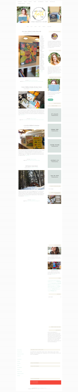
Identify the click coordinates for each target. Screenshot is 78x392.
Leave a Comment (36, 33)
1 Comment (36, 167)
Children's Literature (32, 80)
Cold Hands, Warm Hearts (31, 166)
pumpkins (39, 81)
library (36, 81)
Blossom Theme (35, 388)
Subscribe (50, 99)
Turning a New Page (54, 270)
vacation (49, 290)
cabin (28, 200)
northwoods (33, 200)
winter (39, 119)
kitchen (59, 286)
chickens (30, 200)
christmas (58, 282)
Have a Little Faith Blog (39, 15)
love (49, 287)
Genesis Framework (41, 388)
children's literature (31, 81)
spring (53, 289)
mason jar (54, 287)
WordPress (46, 388)
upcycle (59, 289)
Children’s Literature (20, 373)
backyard (52, 280)
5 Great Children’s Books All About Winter (31, 87)
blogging (58, 280)
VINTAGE (18, 361)
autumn (25, 81)
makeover (52, 287)
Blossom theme (39, 388)
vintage (52, 291)
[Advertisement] (54, 218)
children (26, 119)
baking (54, 280)
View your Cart (19, 352)
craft (51, 283)
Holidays (36, 80)
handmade (49, 286)
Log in (49, 388)
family (49, 285)
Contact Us (19, 356)
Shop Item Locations (20, 354)
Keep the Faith (19, 371)
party (56, 287)
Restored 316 (44, 388)
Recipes (18, 369)
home (53, 286)
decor (53, 283)
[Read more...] (41, 71)
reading (42, 81)
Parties (18, 365)
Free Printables (19, 367)
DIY (55, 283)
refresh (50, 289)
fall (34, 81)
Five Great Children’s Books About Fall (31, 32)
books (27, 81)
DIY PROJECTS (19, 359)
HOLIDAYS (18, 363)
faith (59, 283)
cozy (50, 283)
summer (56, 289)
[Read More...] (52, 259)
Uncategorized (33, 199)
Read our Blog (19, 350)
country (48, 283)
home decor (56, 286)
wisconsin (42, 119)
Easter (57, 283)
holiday (51, 286)
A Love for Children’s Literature (31, 126)
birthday (56, 280)
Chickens (18, 375)
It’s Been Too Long (54, 255)
